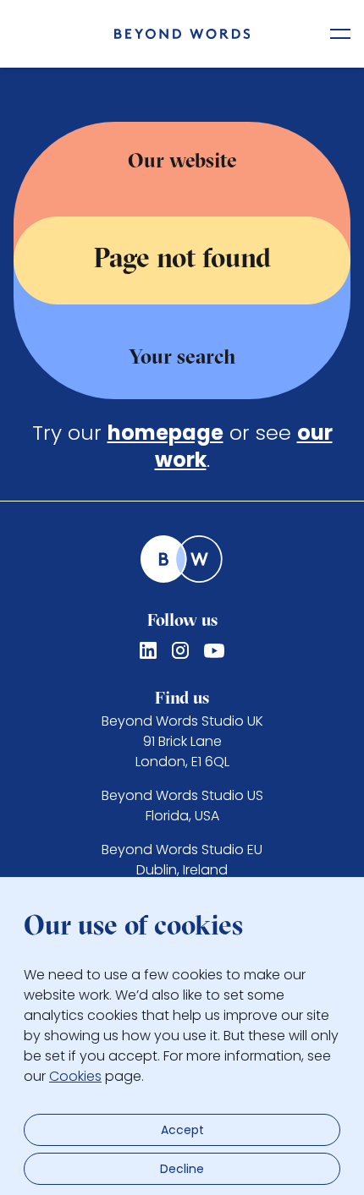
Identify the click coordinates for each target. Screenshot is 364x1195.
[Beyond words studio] (182, 33)
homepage (165, 433)
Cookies (75, 1076)
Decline (182, 1168)
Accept (182, 1129)
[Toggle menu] (340, 34)
